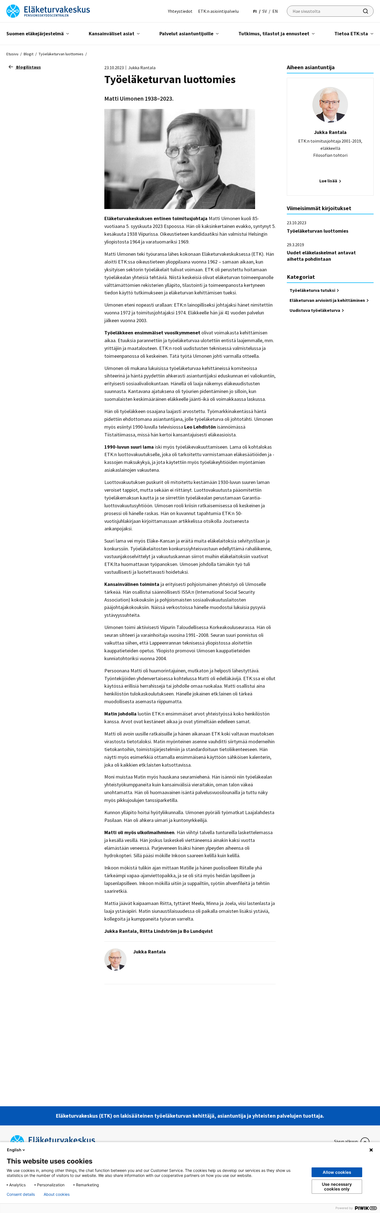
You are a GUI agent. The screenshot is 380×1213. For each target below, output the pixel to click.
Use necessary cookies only (337, 1187)
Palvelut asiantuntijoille (186, 33)
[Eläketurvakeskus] (48, 10)
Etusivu (12, 53)
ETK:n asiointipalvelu (218, 11)
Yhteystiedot (180, 11)
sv (264, 11)
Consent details (21, 1194)
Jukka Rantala (149, 951)
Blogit (28, 53)
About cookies (57, 1194)
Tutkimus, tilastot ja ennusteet (273, 33)
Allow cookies (337, 1172)
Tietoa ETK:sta (351, 33)
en (275, 11)
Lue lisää (328, 180)
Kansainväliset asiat (111, 33)
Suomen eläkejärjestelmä (35, 33)
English (14, 1149)
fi (255, 11)
